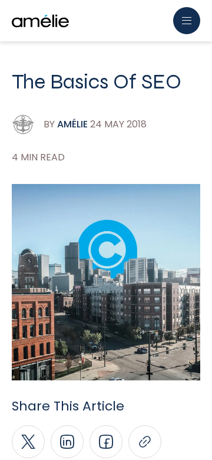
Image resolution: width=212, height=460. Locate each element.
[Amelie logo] (40, 21)
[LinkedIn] (67, 441)
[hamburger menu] (186, 20)
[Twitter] (28, 441)
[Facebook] (106, 441)
